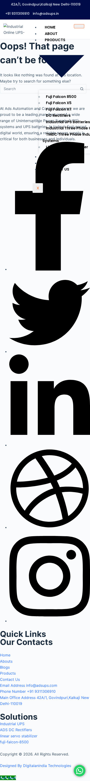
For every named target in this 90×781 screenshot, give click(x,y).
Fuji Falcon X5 (59, 102)
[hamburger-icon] (79, 26)
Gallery (52, 163)
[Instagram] (49, 621)
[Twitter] (49, 351)
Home (50, 27)
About (51, 33)
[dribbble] (49, 527)
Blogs (51, 156)
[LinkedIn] (49, 445)
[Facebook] (49, 269)
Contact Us (57, 169)
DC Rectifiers (58, 115)
